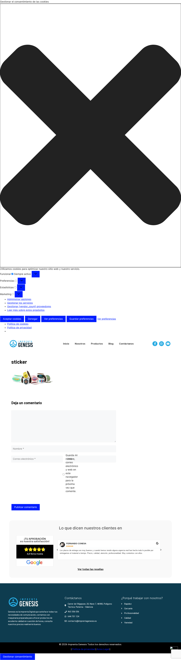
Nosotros (80, 343)
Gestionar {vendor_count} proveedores (29, 306)
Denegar (32, 318)
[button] (90, 135)
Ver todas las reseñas (91, 569)
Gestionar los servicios (20, 303)
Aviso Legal (103, 649)
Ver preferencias (53, 318)
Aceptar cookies (12, 318)
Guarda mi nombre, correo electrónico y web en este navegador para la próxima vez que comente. (72, 473)
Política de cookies (17, 324)
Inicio (66, 343)
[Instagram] (161, 343)
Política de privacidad (19, 327)
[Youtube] (168, 343)
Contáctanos (126, 343)
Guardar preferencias (81, 318)
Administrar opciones (19, 299)
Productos (97, 343)
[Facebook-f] (154, 343)
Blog (110, 343)
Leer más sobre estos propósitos (26, 310)
